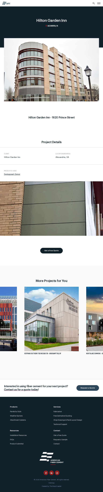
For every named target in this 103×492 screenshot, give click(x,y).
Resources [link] (14, 430)
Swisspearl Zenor (12, 174)
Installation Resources (18, 435)
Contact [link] (57, 430)
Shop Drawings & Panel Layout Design (68, 420)
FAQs (12, 439)
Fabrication (58, 411)
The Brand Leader (55, 486)
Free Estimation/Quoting (63, 416)
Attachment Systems (18, 420)
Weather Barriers (16, 416)
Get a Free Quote (51, 250)
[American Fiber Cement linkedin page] (51, 473)
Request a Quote (88, 388)
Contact (57, 444)
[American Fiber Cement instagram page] (57, 473)
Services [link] (57, 407)
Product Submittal (16, 444)
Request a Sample (60, 439)
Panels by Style (15, 411)
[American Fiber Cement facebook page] (46, 473)
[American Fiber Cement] (51, 458)
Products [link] (13, 407)
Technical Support (60, 424)
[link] (99, 3)
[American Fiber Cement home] (6, 3)
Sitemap (51, 483)
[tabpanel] (51, 322)
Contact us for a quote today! (21, 389)
